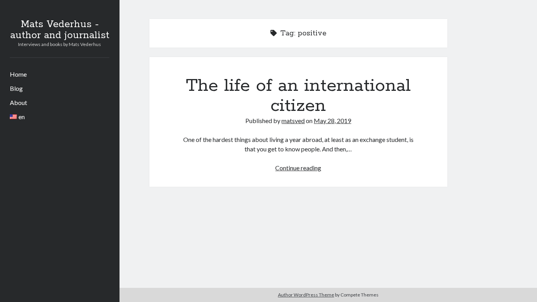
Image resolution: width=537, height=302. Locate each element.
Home (18, 74)
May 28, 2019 (332, 120)
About (18, 102)
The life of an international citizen (298, 95)
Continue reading (298, 167)
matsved (293, 120)
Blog (16, 88)
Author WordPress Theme (306, 295)
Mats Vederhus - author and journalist (59, 30)
